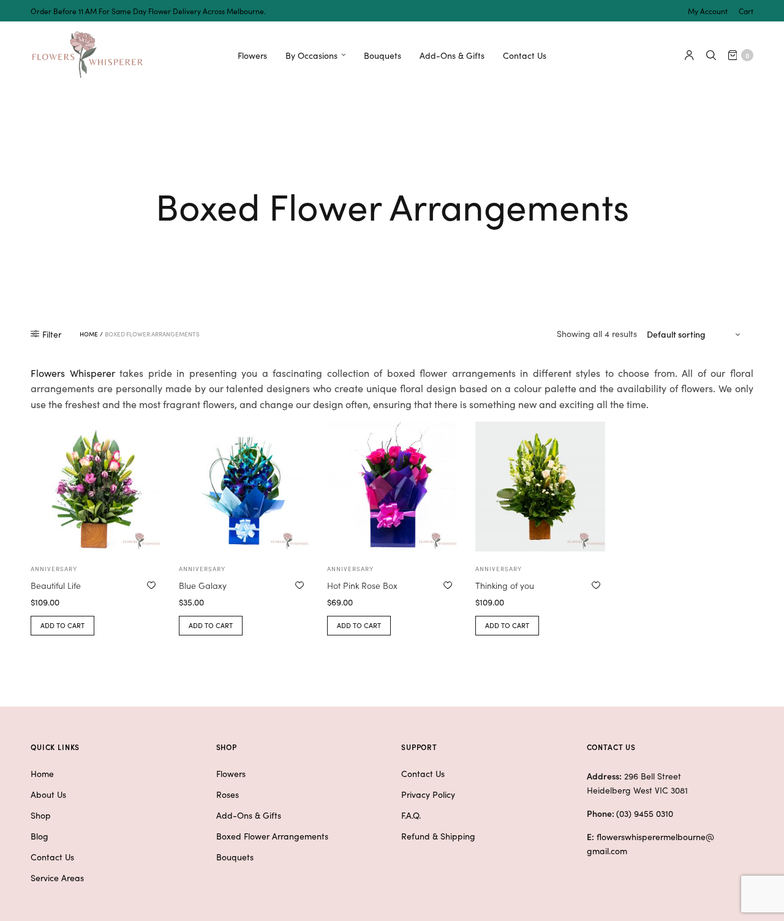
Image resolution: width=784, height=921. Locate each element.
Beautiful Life (56, 585)
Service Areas (57, 877)
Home (89, 334)
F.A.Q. (411, 815)
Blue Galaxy (203, 585)
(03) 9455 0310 (644, 813)
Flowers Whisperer (73, 372)
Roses (227, 794)
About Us (48, 794)
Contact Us (524, 55)
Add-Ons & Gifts (452, 55)
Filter (51, 334)
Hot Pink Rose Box (362, 585)
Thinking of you (504, 585)
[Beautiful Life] (95, 486)
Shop (41, 815)
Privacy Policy (428, 794)
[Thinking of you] (540, 486)
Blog (39, 836)
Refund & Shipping (438, 836)
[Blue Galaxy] (244, 486)
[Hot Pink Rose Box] (392, 486)
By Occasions (311, 55)
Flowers (252, 55)
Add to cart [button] (62, 625)
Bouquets (382, 55)
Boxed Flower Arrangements (272, 836)
